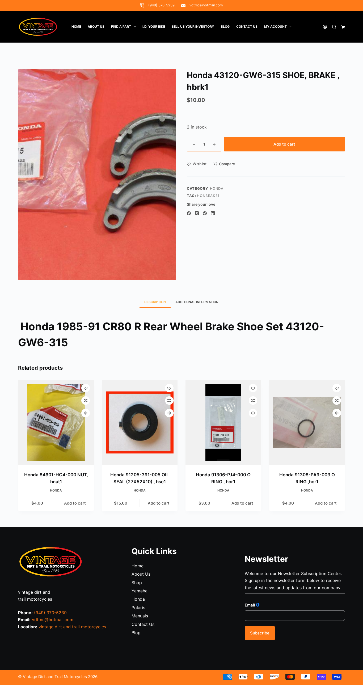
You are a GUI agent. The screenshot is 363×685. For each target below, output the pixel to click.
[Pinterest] (205, 213)
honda (216, 188)
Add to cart (284, 144)
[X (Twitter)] (197, 213)
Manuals (140, 615)
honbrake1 (208, 195)
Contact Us (143, 624)
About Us (96, 26)
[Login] (325, 27)
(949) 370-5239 (161, 5)
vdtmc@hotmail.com (206, 5)
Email (250, 605)
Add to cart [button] (75, 503)
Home (76, 26)
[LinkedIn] (213, 213)
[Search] (334, 27)
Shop (137, 582)
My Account (275, 26)
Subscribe (259, 633)
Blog (225, 26)
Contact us (247, 26)
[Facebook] (189, 213)
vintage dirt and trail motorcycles (72, 626)
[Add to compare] (85, 400)
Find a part (121, 26)
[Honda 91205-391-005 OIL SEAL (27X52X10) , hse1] (140, 422)
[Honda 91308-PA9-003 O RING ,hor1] (307, 422)
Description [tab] (155, 302)
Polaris (138, 607)
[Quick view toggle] (85, 413)
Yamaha (139, 590)
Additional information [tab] (196, 302)
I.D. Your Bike (153, 26)
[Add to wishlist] (85, 388)
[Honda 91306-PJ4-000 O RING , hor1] (223, 422)
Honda (138, 599)
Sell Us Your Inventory (193, 26)
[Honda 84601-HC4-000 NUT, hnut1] (56, 422)
